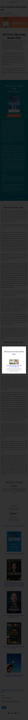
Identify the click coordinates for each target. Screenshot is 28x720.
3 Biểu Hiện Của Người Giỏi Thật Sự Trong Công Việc (14, 366)
